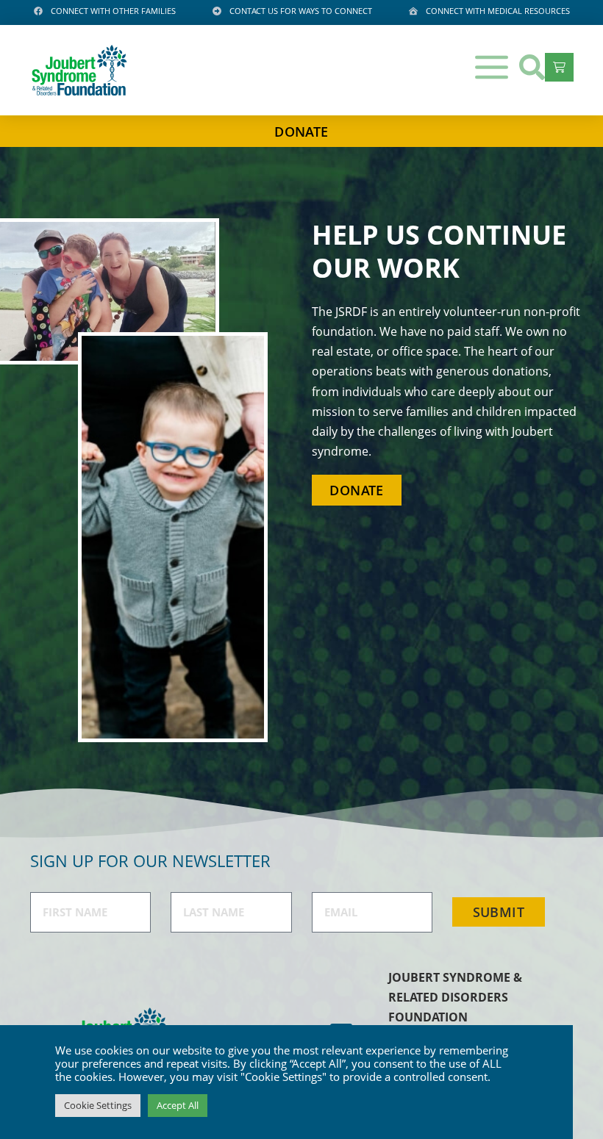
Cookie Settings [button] (98, 1105)
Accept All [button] (178, 1105)
